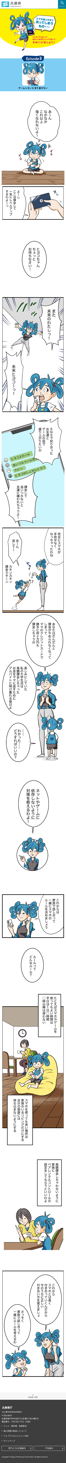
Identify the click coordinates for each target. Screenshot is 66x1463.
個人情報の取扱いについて (15, 1431)
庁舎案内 (49, 1448)
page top (33, 1397)
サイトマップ (9, 1441)
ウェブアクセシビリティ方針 (16, 1436)
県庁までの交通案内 (17, 1448)
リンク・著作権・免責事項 (15, 1426)
